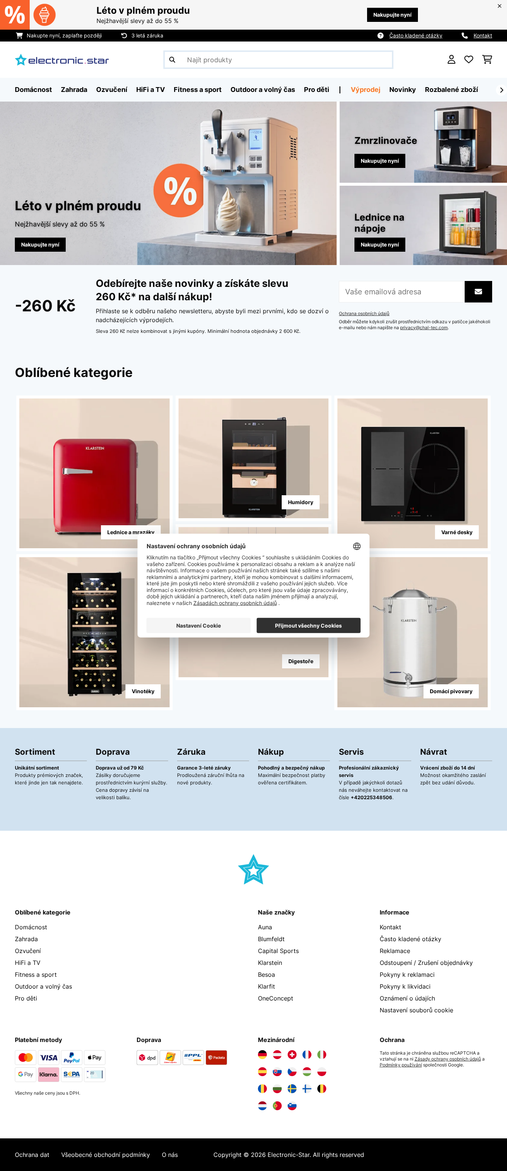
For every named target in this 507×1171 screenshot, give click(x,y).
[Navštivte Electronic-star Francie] (306, 1054)
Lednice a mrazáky (130, 532)
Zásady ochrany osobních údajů (448, 1059)
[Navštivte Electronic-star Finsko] (306, 1088)
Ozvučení (28, 951)
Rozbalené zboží (451, 89)
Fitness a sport (36, 974)
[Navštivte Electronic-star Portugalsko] (277, 1105)
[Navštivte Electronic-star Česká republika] (292, 1071)
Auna (265, 927)
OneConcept (275, 998)
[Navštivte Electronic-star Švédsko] (292, 1088)
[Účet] (451, 59)
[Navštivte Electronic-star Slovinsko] (292, 1105)
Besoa (266, 974)
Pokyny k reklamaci (407, 974)
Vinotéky (143, 691)
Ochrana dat (32, 1154)
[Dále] (501, 90)
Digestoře (300, 661)
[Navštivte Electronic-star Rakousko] (277, 1054)
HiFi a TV (27, 962)
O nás (170, 1154)
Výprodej (365, 89)
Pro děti (26, 998)
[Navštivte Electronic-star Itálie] (321, 1054)
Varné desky (456, 532)
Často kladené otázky (415, 35)
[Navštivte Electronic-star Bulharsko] (277, 1088)
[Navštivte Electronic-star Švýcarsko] (292, 1054)
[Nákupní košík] (487, 59)
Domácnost (31, 927)
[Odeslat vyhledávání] (172, 59)
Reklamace (395, 951)
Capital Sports (278, 951)
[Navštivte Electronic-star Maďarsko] (306, 1071)
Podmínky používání (401, 1065)
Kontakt (483, 35)
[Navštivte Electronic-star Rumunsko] (262, 1088)
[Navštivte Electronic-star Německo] (262, 1054)
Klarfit (266, 986)
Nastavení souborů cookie (416, 1010)
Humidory (300, 502)
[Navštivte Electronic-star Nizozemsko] (262, 1105)
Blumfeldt (271, 939)
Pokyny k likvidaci (405, 986)
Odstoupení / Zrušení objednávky (426, 962)
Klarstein (270, 962)
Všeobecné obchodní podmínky (105, 1154)
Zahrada (26, 939)
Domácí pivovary (451, 691)
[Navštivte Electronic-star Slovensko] (277, 1071)
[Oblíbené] (468, 59)
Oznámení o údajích (407, 998)
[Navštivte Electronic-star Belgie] (321, 1088)
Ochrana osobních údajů (364, 313)
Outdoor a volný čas (43, 986)
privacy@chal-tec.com (424, 327)
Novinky (402, 89)
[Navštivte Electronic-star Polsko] (321, 1071)
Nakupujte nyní (392, 14)
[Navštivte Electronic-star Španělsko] (262, 1071)
